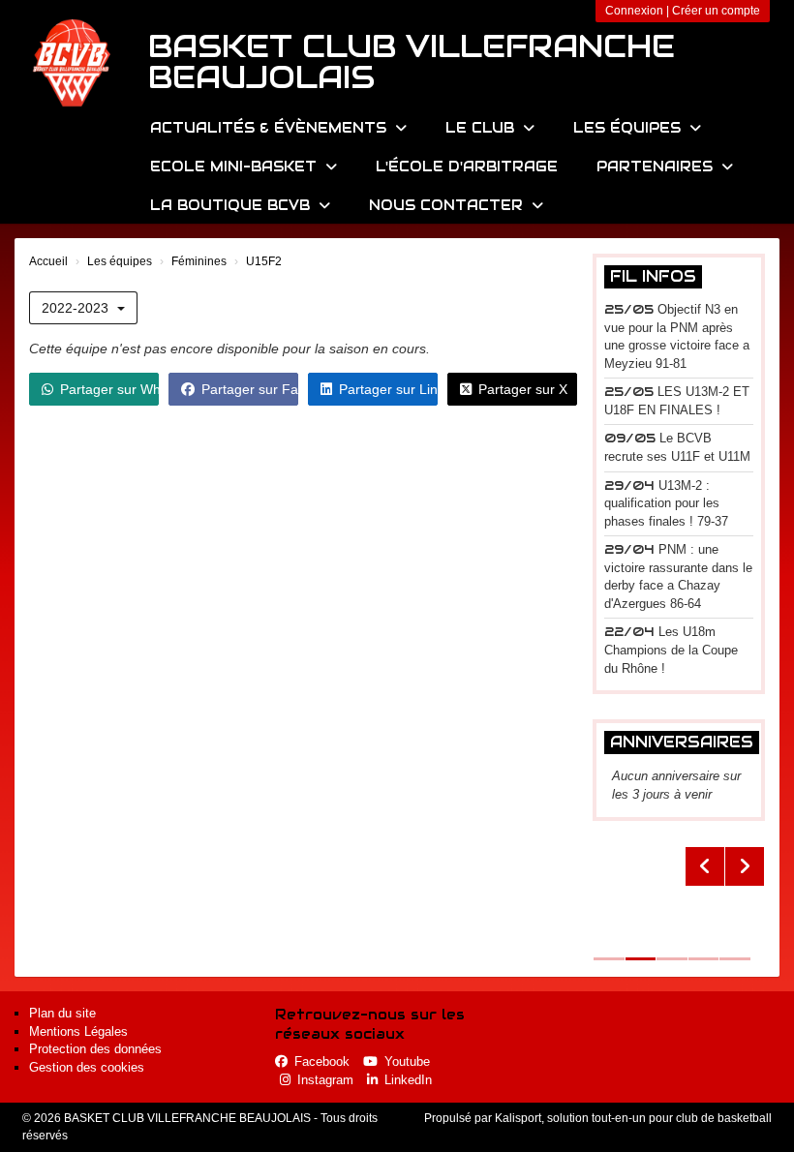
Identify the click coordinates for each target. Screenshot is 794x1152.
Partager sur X (522, 389)
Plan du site (62, 1013)
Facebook (322, 1061)
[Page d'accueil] (72, 63)
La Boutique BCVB (232, 205)
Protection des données (95, 1049)
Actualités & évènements (270, 127)
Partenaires (657, 166)
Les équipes (629, 127)
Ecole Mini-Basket (235, 166)
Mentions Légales (78, 1031)
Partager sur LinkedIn (388, 389)
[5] (679, 902)
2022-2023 (77, 308)
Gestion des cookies (86, 1067)
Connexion (634, 10)
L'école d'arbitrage (467, 166)
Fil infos (653, 276)
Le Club (482, 127)
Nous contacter (448, 205)
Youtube (407, 1061)
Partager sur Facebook (249, 389)
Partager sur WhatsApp (109, 389)
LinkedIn (408, 1080)
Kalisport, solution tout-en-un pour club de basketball (633, 1118)
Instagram (325, 1080)
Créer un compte (716, 10)
